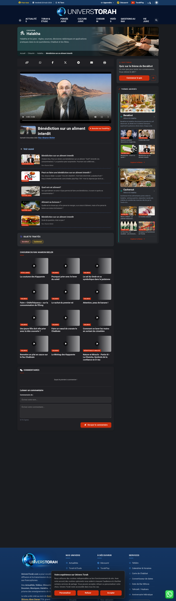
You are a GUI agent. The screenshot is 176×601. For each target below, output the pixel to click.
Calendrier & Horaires (141, 568)
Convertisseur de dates (142, 579)
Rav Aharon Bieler (46, 138)
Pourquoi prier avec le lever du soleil (64, 278)
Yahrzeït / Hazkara (140, 589)
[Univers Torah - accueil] (40, 560)
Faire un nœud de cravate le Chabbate (64, 330)
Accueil (22, 53)
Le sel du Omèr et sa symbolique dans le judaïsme (96, 278)
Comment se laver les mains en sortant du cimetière (96, 330)
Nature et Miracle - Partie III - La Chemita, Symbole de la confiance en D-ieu (96, 357)
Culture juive (82, 20)
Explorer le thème (136, 162)
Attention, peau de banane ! (95, 303)
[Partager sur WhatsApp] (40, 62)
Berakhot (128, 115)
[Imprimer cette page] (104, 62)
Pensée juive (64, 20)
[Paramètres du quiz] (153, 78)
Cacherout (128, 189)
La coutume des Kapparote (32, 277)
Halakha (40, 53)
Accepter (111, 593)
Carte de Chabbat (140, 573)
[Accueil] (20, 20)
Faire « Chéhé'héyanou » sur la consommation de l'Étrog (34, 304)
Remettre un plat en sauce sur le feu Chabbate (34, 355)
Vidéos (113, 20)
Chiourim (100, 20)
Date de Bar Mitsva (140, 584)
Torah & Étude (45, 20)
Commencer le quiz (134, 78)
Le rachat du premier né (62, 303)
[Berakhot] (137, 103)
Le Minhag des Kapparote (63, 354)
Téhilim (135, 563)
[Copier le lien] (27, 62)
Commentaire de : (27, 395)
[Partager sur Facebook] (53, 62)
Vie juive (146, 20)
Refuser (88, 593)
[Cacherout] (137, 178)
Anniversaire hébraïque (142, 594)
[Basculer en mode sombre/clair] (156, 2)
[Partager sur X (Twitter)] (65, 62)
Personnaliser (65, 593)
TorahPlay (104, 568)
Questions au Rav (128, 20)
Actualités (31, 20)
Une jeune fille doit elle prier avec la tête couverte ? (33, 330)
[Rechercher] (156, 20)
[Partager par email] (91, 62)
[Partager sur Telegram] (78, 62)
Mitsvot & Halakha (129, 118)
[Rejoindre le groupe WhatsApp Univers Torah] (169, 594)
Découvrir (104, 563)
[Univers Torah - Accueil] (88, 11)
